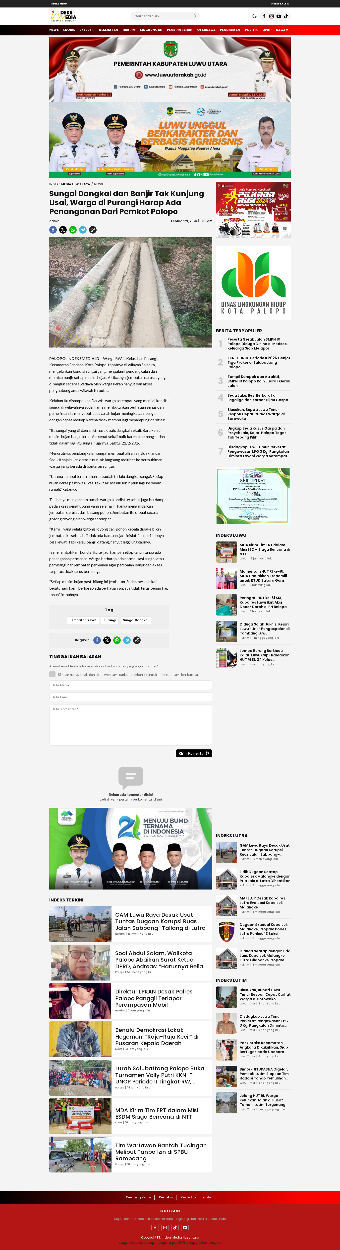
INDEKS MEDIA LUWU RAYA (69, 184)
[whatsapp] (73, 230)
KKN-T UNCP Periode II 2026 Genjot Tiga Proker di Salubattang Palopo (258, 362)
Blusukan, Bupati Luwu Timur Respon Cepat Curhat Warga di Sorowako (256, 414)
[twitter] (63, 230)
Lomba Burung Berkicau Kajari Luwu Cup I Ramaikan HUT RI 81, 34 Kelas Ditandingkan (264, 657)
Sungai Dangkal (136, 620)
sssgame (126, 1242)
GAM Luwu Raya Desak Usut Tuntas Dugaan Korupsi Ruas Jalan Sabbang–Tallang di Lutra (160, 921)
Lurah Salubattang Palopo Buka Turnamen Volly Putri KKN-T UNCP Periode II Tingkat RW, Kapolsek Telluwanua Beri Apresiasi (159, 1082)
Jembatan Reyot (83, 620)
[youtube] (185, 1227)
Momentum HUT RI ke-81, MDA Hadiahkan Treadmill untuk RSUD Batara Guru (263, 576)
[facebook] (53, 230)
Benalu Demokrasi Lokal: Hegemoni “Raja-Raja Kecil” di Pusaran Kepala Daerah (156, 1036)
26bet (204, 1242)
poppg (192, 1242)
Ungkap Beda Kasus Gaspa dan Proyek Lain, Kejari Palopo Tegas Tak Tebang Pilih (256, 433)
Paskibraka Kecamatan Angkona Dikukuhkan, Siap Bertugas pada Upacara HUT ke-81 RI (264, 1049)
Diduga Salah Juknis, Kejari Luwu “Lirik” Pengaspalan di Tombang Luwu (265, 629)
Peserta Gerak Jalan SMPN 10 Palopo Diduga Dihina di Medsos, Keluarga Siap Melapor (257, 344)
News (98, 184)
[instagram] (165, 1227)
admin (54, 221)
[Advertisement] (192, 426)
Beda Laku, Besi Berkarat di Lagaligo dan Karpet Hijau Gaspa (257, 397)
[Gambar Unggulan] (130, 292)
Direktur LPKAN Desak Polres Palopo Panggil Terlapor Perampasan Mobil (154, 998)
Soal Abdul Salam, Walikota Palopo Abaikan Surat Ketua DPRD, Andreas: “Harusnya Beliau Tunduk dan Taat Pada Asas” (161, 963)
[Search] (194, 16)
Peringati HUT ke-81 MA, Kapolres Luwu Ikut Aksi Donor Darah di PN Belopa (263, 602)
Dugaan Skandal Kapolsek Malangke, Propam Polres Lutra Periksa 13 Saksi (264, 929)
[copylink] (93, 230)
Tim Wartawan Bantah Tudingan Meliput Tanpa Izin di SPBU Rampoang (161, 1152)
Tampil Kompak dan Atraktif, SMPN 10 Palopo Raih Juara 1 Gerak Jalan (258, 381)
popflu (141, 1242)
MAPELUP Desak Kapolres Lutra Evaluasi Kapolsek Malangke (262, 903)
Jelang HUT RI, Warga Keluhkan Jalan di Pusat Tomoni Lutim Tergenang (262, 1100)
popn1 (153, 1242)
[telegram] (83, 230)
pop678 (178, 1242)
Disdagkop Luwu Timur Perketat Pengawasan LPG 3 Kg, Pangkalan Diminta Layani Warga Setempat (258, 451)
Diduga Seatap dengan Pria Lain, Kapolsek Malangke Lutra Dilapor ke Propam (265, 956)
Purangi (110, 620)
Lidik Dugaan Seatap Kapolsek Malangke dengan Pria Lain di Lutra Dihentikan (265, 876)
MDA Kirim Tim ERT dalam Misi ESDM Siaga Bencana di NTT (156, 1113)
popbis (215, 1242)
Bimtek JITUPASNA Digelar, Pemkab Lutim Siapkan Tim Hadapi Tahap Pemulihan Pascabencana (264, 1076)
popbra (165, 1242)
